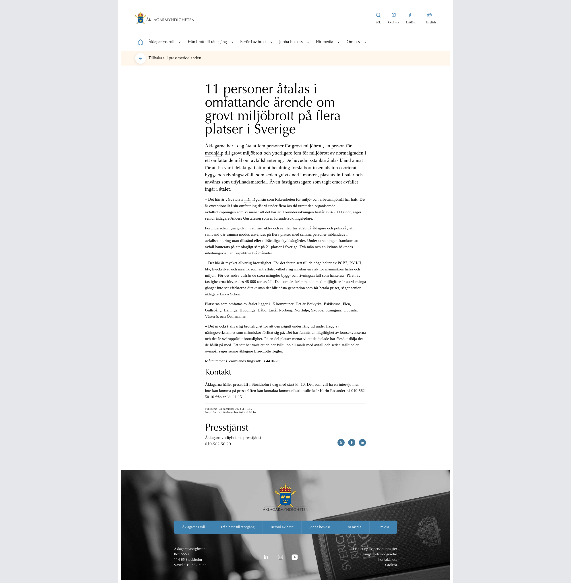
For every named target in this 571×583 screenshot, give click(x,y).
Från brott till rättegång (207, 42)
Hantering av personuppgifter (375, 549)
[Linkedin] (360, 442)
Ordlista (391, 565)
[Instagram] (280, 557)
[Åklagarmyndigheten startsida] (164, 19)
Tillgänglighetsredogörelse (377, 554)
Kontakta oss (387, 560)
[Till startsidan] (140, 42)
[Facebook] (350, 442)
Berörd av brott (253, 42)
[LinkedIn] (266, 557)
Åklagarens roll (161, 42)
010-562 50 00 (195, 565)
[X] (339, 442)
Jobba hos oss (291, 42)
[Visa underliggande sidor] (179, 42)
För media (324, 42)
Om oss (353, 42)
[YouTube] (294, 557)
